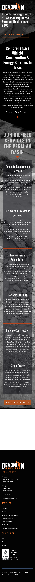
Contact (4, 545)
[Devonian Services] (13, 9)
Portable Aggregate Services (10, 528)
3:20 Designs (13, 572)
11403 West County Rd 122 (10, 479)
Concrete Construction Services (18, 168)
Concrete (4, 508)
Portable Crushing (17, 295)
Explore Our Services (18, 112)
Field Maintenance (7, 521)
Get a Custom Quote (15, 35)
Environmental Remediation (17, 257)
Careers (4, 542)
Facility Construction (8, 518)
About (3, 538)
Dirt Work (4, 512)
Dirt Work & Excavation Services (17, 212)
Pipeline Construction (17, 330)
